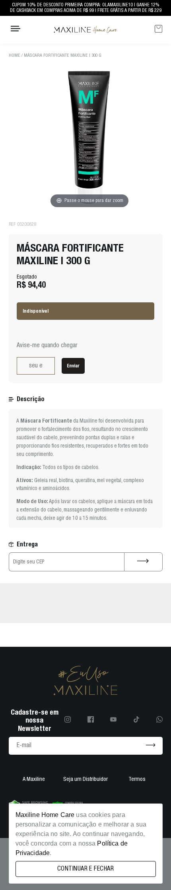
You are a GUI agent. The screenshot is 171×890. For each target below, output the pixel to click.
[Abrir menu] (15, 29)
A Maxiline (34, 779)
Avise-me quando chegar (47, 345)
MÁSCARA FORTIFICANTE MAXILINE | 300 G (62, 56)
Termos (137, 779)
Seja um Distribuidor (85, 779)
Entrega (27, 544)
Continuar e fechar (85, 869)
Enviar (73, 366)
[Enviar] (151, 746)
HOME (14, 56)
